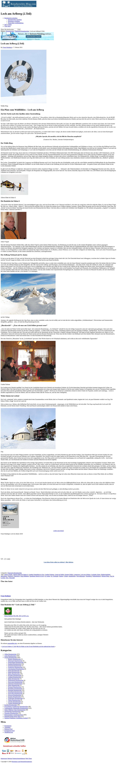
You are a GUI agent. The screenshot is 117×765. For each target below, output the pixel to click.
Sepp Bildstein (24, 576)
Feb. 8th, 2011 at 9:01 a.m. (21, 616)
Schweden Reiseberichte (15, 693)
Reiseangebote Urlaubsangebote (13, 715)
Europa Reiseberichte (10, 657)
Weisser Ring (105, 576)
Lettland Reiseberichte (14, 677)
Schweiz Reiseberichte (14, 695)
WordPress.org (8, 732)
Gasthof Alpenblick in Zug (36, 574)
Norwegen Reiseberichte (15, 682)
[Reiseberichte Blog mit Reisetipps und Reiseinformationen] (18, 6)
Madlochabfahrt (105, 574)
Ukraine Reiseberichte (14, 701)
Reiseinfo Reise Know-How (12, 716)
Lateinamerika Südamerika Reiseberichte (16, 708)
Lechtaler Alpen (95, 574)
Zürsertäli (12, 578)
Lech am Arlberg (85, 574)
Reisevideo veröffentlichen (15, 23)
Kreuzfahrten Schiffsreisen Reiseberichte (16, 706)
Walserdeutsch (96, 576)
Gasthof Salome (49, 574)
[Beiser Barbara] (8, 614)
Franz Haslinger (7, 47)
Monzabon (4, 576)
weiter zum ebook (58, 530)
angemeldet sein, (12, 643)
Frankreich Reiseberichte (15, 667)
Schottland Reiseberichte (15, 692)
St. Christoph (54, 576)
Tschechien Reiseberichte (15, 698)
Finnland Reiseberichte (14, 665)
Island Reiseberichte (14, 672)
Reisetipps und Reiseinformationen (22, 761)
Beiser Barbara (8, 616)
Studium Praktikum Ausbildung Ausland (16, 718)
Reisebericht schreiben (10, 18)
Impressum (4, 758)
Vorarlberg (89, 576)
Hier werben (8, 24)
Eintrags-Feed (8, 729)
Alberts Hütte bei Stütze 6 (20, 574)
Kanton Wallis (69, 574)
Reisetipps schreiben (14, 21)
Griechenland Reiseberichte (16, 669)
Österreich (17, 576)
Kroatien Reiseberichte (14, 675)
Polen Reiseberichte (13, 685)
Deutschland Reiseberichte (15, 662)
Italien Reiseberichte (14, 674)
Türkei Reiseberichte (14, 700)
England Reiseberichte (14, 664)
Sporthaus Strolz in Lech (37, 576)
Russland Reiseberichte (14, 690)
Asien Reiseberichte (10, 656)
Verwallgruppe (80, 576)
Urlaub (66, 576)
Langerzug (77, 574)
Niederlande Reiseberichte (15, 680)
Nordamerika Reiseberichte (12, 711)
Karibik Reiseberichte (10, 705)
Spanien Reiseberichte (14, 697)
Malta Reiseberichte (13, 679)
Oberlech (10, 576)
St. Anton (47, 576)
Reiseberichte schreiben (15, 19)
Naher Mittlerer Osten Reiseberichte (14, 710)
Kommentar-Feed (9, 730)
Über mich (7, 26)
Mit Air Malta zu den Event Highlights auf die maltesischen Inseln (36, 646)
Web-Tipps (28, 758)
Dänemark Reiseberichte (15, 661)
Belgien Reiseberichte (14, 659)
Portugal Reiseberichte (14, 687)
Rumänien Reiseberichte (15, 688)
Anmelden (7, 727)
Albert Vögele (8, 574)
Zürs (7, 578)
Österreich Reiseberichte (22, 31)
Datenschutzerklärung (18, 758)
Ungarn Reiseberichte (14, 703)
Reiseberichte (10, 31)
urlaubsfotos (72, 576)
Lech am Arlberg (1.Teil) (9, 646)
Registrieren (7, 726)
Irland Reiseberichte (14, 670)
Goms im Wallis (59, 574)
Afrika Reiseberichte (10, 654)
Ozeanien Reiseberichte (11, 713)
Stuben (61, 576)
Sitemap (9, 758)
